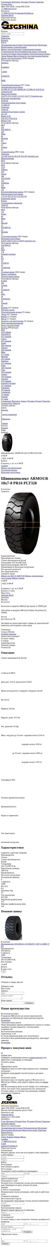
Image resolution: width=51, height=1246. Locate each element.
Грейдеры (5, 107)
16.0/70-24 (39, 89)
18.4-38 (24, 156)
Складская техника (9, 236)
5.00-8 (9, 241)
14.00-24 (4, 109)
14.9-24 (11, 156)
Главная (4, 423)
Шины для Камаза (8, 274)
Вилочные (42, 45)
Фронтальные (7, 47)
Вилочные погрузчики (10, 239)
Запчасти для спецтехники (30, 56)
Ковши (10, 56)
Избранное (5, 420)
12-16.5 (21, 96)
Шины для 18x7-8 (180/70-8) (13, 576)
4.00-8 (3, 241)
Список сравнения (9, 415)
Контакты (16, 2)
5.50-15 (15, 241)
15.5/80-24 (5, 105)
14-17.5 (28, 96)
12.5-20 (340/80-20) (18, 89)
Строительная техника (31, 49)
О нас (3, 1121)
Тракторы (5, 154)
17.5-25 (4, 196)
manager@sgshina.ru (25, 13)
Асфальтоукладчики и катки (13, 112)
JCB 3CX (5, 118)
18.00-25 (4, 205)
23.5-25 (17, 196)
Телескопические (30, 45)
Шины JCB (6, 116)
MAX (11, 15)
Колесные (17, 1130)
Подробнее (5, 1020)
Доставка (24, 2)
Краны (4, 201)
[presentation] (2, 971)
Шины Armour (18, 578)
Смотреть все (6, 92)
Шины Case (6, 121)
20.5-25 (11, 196)
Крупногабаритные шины (26, 52)
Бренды (45, 56)
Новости (16, 403)
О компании (6, 2)
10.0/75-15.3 (6, 96)
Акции (23, 401)
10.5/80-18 (5, 89)
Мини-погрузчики (9, 94)
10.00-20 (4, 101)
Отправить (29, 1003)
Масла (16, 56)
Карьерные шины (8, 199)
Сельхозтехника (20, 47)
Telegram (5, 15)
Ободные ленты (7, 310)
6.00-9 (21, 241)
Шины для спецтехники (11, 49)
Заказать (5, 1244)
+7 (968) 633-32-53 (8, 9)
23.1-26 (4, 114)
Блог (10, 4)
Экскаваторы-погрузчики (12, 45)
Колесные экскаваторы (10, 98)
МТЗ (3, 161)
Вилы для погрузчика (10, 325)
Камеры (25, 54)
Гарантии (40, 2)
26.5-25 (24, 196)
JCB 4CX (13, 118)
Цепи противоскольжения (12, 323)
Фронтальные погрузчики (12, 194)
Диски (4, 56)
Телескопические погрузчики (13, 103)
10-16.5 (15, 96)
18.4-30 (17, 156)
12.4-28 (4, 156)
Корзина (4, 411)
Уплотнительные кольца (39, 54)
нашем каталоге (36, 1058)
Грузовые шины (15, 54)
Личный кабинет (8, 1124)
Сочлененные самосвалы (11, 203)
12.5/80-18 (30, 89)
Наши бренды (7, 1132)
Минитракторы (7, 158)
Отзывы (4, 4)
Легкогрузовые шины (10, 276)
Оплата (32, 2)
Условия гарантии (8, 634)
